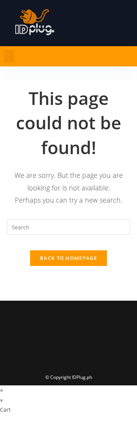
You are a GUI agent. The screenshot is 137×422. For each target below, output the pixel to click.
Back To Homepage (68, 257)
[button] (9, 56)
